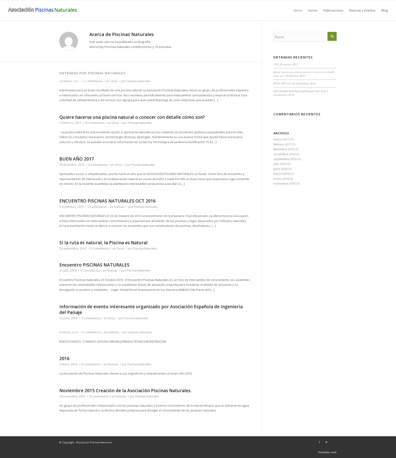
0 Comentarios (93, 81)
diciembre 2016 (283, 149)
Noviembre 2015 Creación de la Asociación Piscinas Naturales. (125, 391)
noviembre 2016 (284, 154)
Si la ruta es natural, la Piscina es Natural (103, 243)
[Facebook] (319, 442)
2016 (64, 358)
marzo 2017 (281, 139)
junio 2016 (280, 169)
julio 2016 (279, 164)
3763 (276, 64)
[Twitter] (326, 442)
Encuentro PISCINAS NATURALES (94, 265)
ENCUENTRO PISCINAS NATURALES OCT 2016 (107, 201)
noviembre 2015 (284, 183)
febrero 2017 (282, 144)
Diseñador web (327, 452)
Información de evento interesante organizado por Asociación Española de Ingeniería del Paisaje (151, 309)
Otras (113, 81)
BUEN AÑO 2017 (76, 159)
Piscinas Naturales (138, 81)
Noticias (119, 207)
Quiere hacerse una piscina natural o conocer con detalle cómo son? (132, 117)
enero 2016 (281, 179)
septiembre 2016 (285, 159)
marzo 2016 (281, 174)
